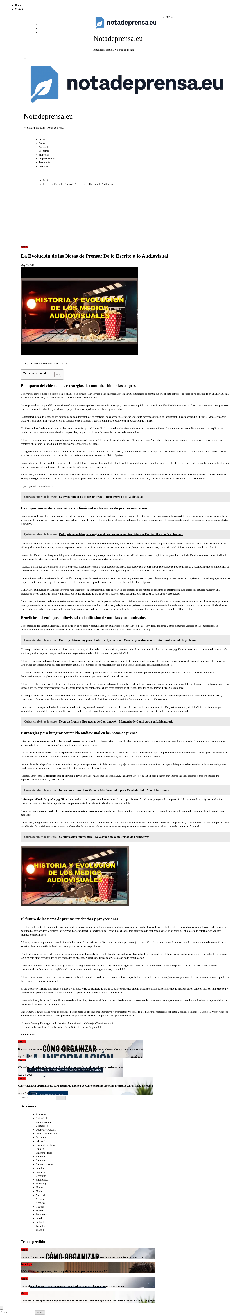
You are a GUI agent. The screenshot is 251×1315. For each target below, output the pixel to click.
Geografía (41, 1176)
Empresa (40, 1156)
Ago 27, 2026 (25, 1093)
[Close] (1, 1308)
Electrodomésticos (45, 1145)
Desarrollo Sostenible (47, 1133)
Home (18, 5)
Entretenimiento (44, 1164)
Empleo (40, 1149)
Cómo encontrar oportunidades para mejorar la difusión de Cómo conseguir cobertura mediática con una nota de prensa (85, 1085)
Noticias (43, 143)
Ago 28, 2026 (25, 1074)
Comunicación (43, 1122)
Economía (44, 150)
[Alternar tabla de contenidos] (56, 374)
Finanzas (40, 1172)
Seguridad (41, 1222)
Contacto (19, 9)
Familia (40, 1168)
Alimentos (41, 1114)
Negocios (40, 1202)
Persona (40, 1210)
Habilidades (42, 1179)
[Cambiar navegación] (25, 58)
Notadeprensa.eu (118, 38)
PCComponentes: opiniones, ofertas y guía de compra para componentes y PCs (65, 1271)
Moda (39, 1191)
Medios (24, 247)
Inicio (42, 139)
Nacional (43, 147)
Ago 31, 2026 (25, 1056)
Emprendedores (47, 158)
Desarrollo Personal (46, 1129)
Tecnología (44, 162)
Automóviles (42, 1118)
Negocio (40, 1199)
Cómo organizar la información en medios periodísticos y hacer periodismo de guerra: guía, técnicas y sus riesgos (80, 1049)
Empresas (44, 154)
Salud (39, 1218)
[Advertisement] (114, 217)
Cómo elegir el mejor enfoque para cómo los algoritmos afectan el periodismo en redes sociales (70, 1067)
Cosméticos (42, 1125)
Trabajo (40, 1229)
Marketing (41, 1183)
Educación (41, 1141)
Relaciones (41, 1214)
